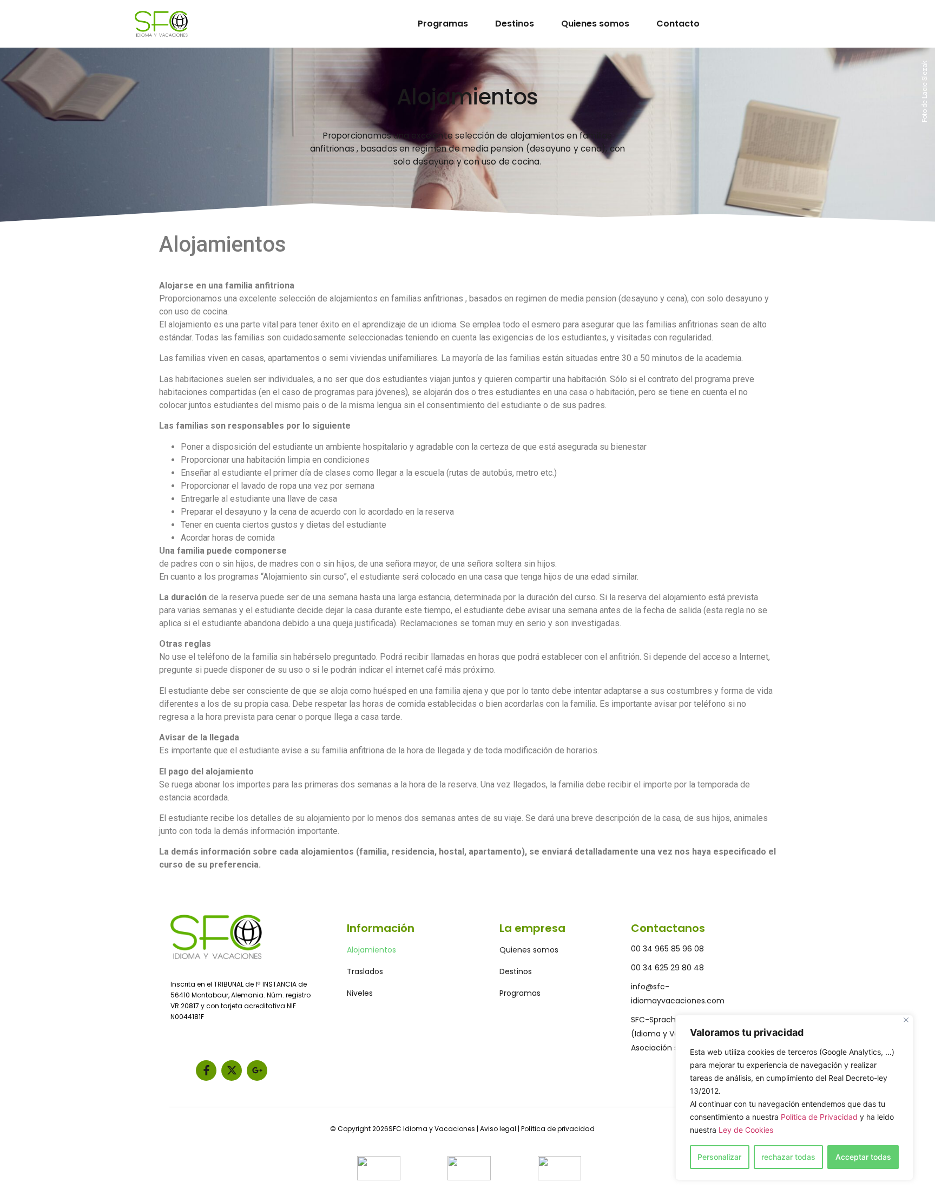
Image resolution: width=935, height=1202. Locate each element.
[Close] (906, 1019)
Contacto (678, 23)
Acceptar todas (863, 1156)
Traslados (365, 971)
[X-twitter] (231, 1070)
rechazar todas (788, 1156)
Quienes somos (595, 23)
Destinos (514, 23)
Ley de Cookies (746, 1129)
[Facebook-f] (206, 1070)
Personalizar (719, 1156)
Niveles (360, 993)
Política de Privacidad (819, 1116)
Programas (443, 23)
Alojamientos (371, 949)
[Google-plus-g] (257, 1070)
